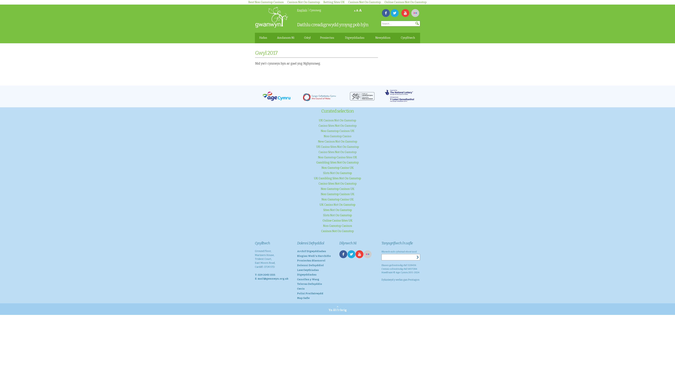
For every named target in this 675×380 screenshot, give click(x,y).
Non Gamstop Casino (337, 136)
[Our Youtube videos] (405, 13)
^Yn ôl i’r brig (338, 309)
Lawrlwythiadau (308, 270)
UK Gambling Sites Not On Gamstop (337, 178)
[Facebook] (386, 13)
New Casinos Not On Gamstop (337, 141)
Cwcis (301, 288)
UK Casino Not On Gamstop (337, 204)
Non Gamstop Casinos (337, 225)
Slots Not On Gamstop (337, 173)
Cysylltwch (408, 37)
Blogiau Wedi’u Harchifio (314, 256)
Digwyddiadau (354, 37)
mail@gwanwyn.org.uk (273, 278)
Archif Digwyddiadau (311, 251)
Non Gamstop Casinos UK (337, 131)
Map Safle (303, 298)
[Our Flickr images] (415, 13)
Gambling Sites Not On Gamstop (337, 162)
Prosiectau (327, 37)
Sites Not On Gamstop (337, 210)
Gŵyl (307, 37)
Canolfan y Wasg (308, 279)
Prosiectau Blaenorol (311, 260)
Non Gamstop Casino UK (338, 167)
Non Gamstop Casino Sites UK (337, 157)
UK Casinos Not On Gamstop (337, 120)
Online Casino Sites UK (337, 220)
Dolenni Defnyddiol (310, 265)
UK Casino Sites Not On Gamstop (337, 146)
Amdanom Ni (285, 37)
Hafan (263, 37)
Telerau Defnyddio (309, 284)
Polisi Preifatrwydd (310, 293)
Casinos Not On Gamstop (337, 231)
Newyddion (382, 37)
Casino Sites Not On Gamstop (338, 125)
